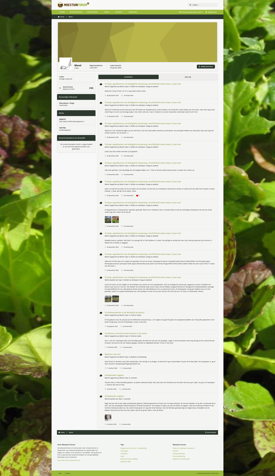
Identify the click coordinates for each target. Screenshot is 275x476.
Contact (175, 451)
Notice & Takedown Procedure (183, 448)
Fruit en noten (136, 315)
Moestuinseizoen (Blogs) (129, 459)
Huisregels (124, 451)
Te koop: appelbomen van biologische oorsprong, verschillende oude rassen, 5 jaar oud (143, 84)
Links (122, 456)
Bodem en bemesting (138, 357)
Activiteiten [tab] (128, 77)
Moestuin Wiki (126, 462)
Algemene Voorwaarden (181, 459)
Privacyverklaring (179, 456)
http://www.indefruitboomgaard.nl (71, 121)
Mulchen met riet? (113, 354)
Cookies (67, 473)
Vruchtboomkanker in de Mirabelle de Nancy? (125, 312)
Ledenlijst (124, 454)
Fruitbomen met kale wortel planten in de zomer (126, 333)
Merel (107, 86)
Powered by (207, 473)
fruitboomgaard (65, 130)
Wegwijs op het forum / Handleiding (134, 448)
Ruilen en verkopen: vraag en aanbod (144, 86)
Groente (134, 378)
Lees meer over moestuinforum (68, 460)
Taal (59, 473)
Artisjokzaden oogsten (114, 375)
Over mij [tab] (188, 77)
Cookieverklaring (179, 454)
